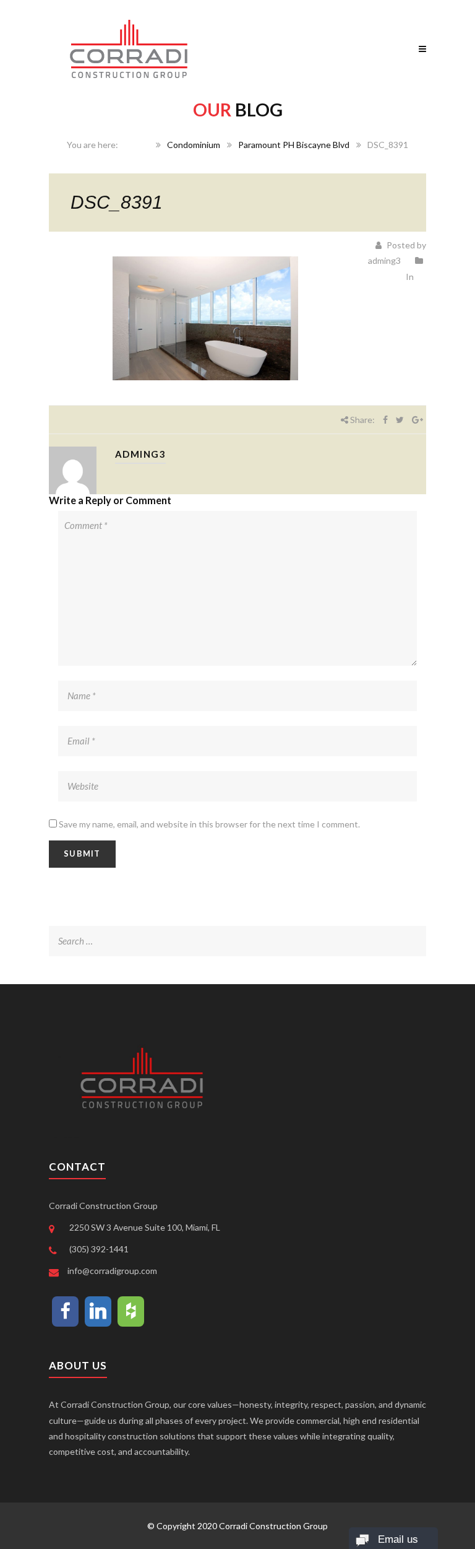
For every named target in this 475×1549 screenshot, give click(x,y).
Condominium (193, 144)
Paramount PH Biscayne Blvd (293, 144)
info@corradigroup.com (112, 1270)
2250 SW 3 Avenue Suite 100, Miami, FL (144, 1227)
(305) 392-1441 (99, 1249)
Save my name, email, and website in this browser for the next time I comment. (209, 824)
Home (137, 144)
